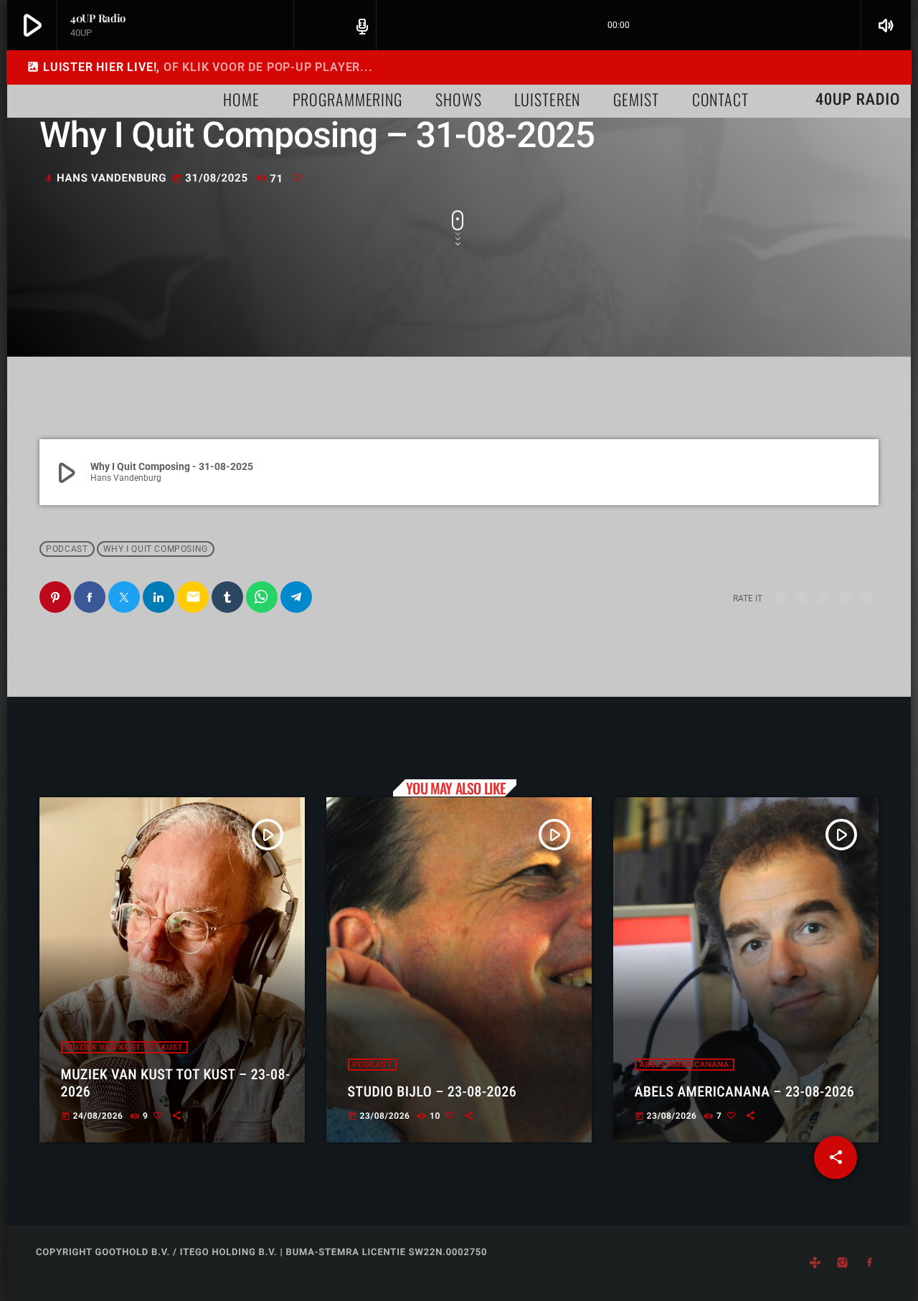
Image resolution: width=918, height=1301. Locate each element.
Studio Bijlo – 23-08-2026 (432, 1091)
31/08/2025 (211, 178)
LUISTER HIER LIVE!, (200, 67)
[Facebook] (870, 1263)
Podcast (66, 549)
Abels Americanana (684, 1064)
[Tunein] (814, 1263)
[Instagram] (842, 1263)
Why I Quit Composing (155, 549)
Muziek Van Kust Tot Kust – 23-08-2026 (175, 1083)
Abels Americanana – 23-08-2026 (745, 1091)
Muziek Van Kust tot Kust (124, 1047)
